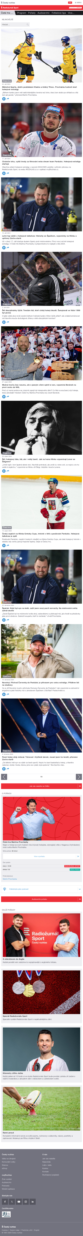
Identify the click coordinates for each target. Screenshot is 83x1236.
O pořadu (7, 793)
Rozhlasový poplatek (50, 1175)
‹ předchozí (4, 777)
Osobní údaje (14, 1230)
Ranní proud (8, 1133)
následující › (79, 777)
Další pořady (8, 910)
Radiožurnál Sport (72, 866)
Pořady (31, 13)
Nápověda (46, 1162)
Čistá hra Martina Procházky (15, 842)
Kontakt (45, 1172)
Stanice (5, 1165)
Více (71, 13)
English (36, 1230)
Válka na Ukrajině (8, 1159)
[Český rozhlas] (8, 2)
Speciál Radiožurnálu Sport (15, 1016)
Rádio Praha (75, 869)
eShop (4, 1168)
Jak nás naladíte (48, 1159)
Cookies (5, 1230)
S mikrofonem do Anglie (13, 959)
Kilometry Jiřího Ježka (13, 1073)
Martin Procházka (10, 879)
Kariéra (45, 1168)
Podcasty (6, 1186)
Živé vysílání (7, 1179)
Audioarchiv (43, 13)
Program (21, 13)
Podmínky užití (27, 1230)
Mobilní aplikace (8, 1189)
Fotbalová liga (59, 13)
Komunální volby (8, 1162)
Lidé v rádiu (47, 1165)
